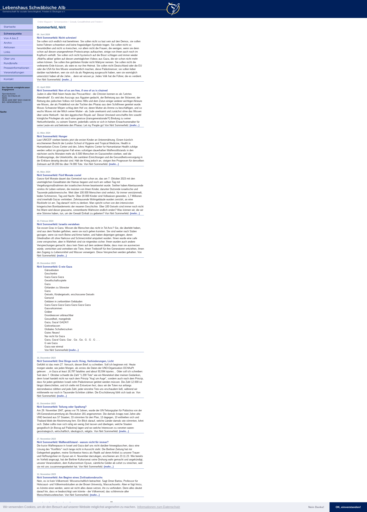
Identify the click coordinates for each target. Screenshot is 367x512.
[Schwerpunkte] (16, 34)
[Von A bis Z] (16, 38)
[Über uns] (16, 59)
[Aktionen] (16, 47)
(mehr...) (67, 79)
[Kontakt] (16, 79)
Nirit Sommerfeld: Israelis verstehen (58, 224)
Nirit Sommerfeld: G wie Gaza (54, 266)
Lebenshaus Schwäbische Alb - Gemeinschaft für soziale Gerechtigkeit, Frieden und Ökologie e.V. (33, 9)
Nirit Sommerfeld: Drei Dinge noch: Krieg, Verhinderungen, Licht (75, 361)
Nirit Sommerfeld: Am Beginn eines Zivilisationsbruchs (69, 477)
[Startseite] (16, 27)
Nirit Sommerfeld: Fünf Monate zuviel (59, 175)
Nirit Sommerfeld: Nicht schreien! (56, 37)
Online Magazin (44, 22)
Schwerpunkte (60, 22)
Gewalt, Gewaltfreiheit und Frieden (86, 22)
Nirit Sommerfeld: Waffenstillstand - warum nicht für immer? (73, 442)
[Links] (16, 52)
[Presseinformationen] (16, 68)
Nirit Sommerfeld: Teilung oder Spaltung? (62, 406)
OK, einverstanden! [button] (348, 507)
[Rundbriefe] (16, 63)
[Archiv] (16, 43)
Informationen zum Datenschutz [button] (158, 507)
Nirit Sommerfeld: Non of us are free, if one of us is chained (72, 90)
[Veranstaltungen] (16, 72)
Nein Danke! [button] (316, 507)
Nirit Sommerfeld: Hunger (52, 136)
